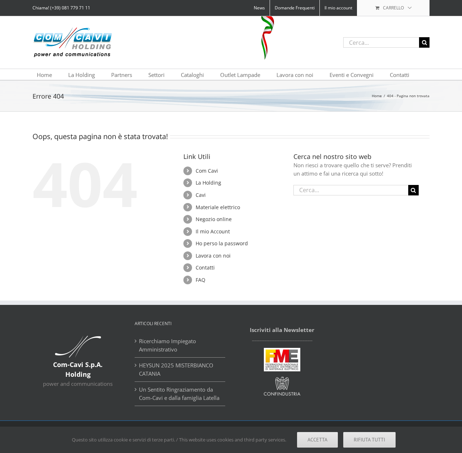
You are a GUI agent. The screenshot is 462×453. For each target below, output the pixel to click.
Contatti (205, 267)
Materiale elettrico (218, 207)
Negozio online (214, 219)
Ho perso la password (222, 243)
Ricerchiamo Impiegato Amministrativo (167, 345)
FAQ (200, 279)
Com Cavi (207, 170)
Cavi (201, 194)
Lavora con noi (213, 255)
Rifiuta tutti (369, 439)
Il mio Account (213, 231)
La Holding (208, 182)
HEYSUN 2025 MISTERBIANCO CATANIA (176, 369)
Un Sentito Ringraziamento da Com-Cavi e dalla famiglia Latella (179, 393)
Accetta (317, 439)
